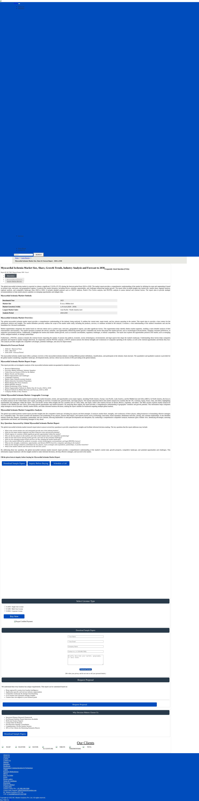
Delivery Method (9, 785)
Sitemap (6, 762)
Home (16, 3)
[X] (10, 800)
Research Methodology (11, 772)
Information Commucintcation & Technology (18, 768)
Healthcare (6, 766)
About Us (21, 6)
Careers (5, 758)
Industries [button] (21, 8)
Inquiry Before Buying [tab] (14, 281)
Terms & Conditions (10, 781)
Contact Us (21, 250)
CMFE (5, 770)
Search (39, 254)
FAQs (5, 777)
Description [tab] (11, 276)
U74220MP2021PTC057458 (16, 794)
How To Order (8, 775)
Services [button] (20, 236)
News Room (22, 248)
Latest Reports (25, 258)
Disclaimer (6, 783)
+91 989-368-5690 (23, 788)
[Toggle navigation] (19, 3)
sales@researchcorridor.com (27, 790)
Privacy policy (8, 779)
